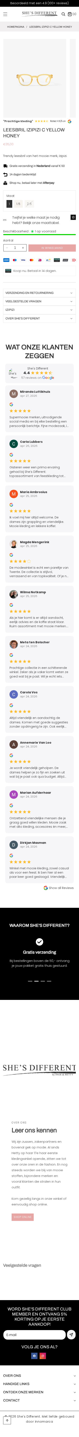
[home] (49, 1432)
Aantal (8, 240)
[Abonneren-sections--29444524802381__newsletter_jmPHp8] (71, 1334)
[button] (7, 14)
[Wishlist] (73, 217)
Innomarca (44, 1421)
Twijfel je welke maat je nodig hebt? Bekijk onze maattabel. (36, 220)
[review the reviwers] (11, 404)
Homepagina (15, 26)
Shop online (23, 1217)
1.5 (18, 204)
